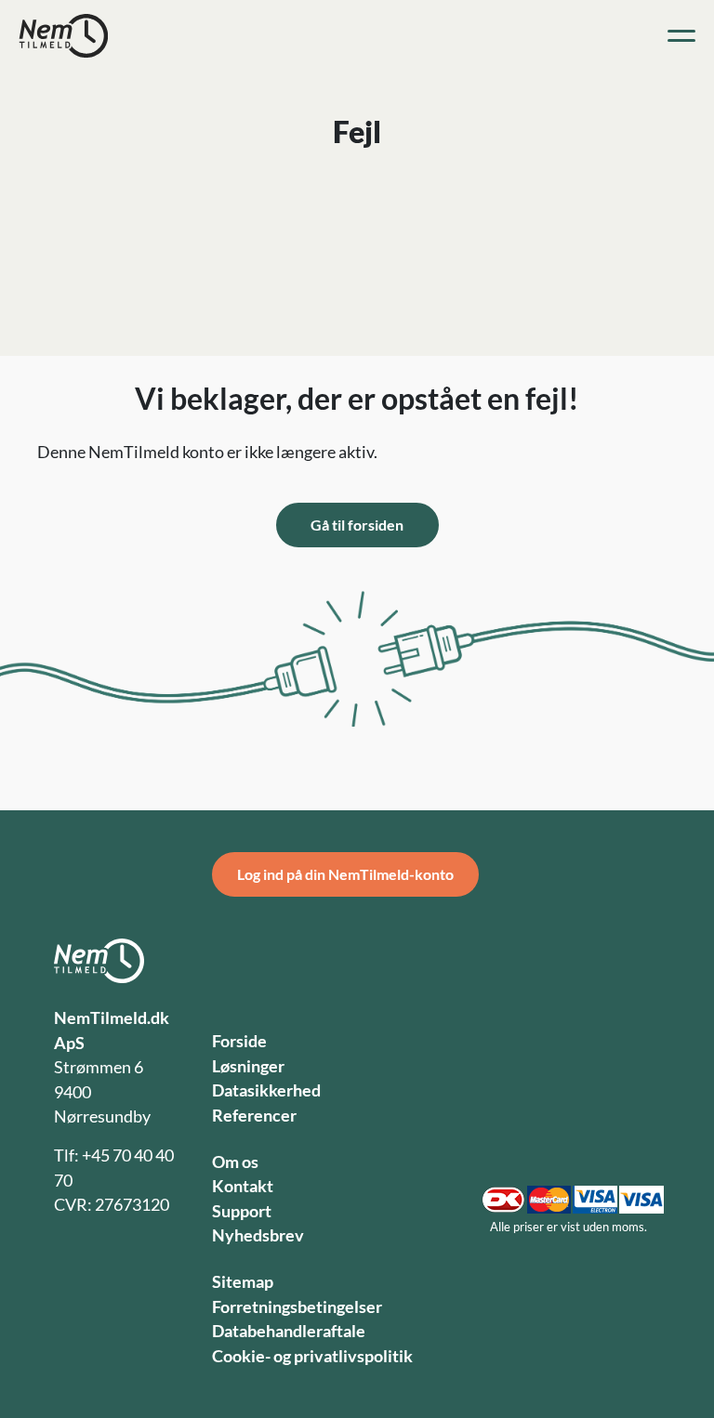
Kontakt (242, 1186)
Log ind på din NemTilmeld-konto (345, 874)
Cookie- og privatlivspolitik (312, 1356)
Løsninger (248, 1066)
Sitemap (242, 1282)
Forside (239, 1041)
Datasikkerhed (266, 1090)
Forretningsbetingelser (297, 1307)
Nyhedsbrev (258, 1235)
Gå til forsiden (357, 524)
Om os (235, 1162)
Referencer (254, 1115)
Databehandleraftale (288, 1331)
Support (241, 1211)
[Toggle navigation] (681, 36)
